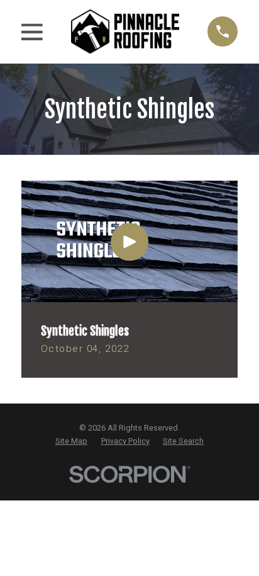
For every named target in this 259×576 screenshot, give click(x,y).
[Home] (125, 31)
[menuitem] (71, 441)
